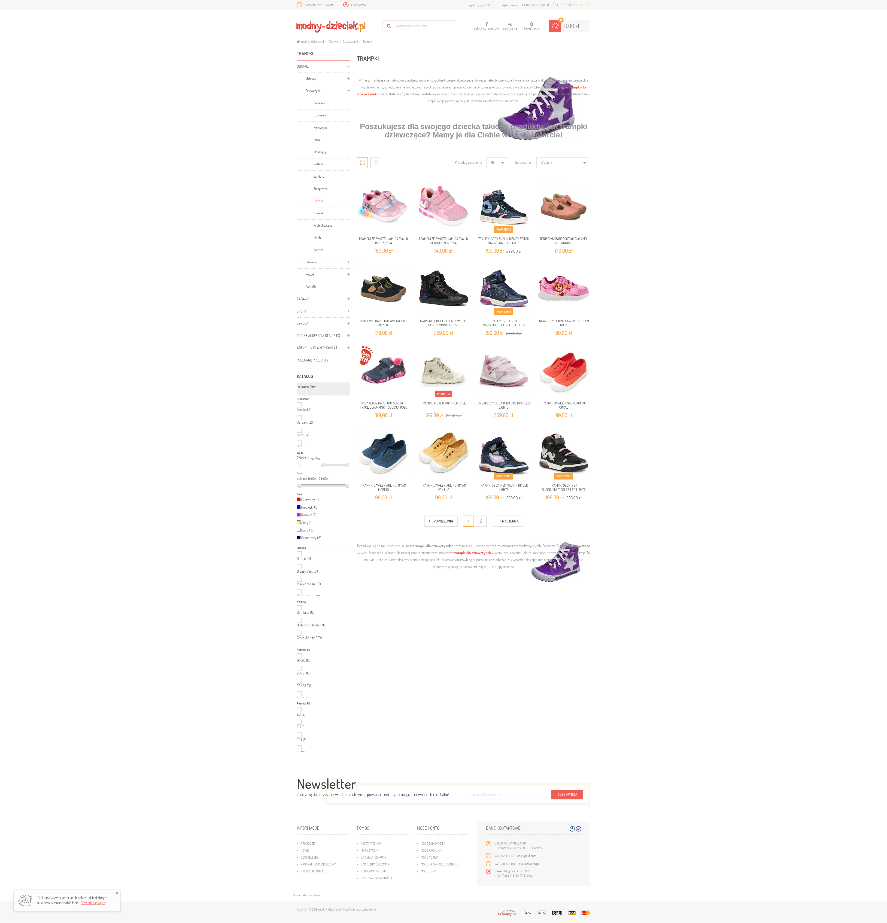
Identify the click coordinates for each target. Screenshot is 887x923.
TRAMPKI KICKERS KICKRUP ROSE (443, 403)
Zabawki (303, 298)
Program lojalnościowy (318, 864)
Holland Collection (311, 625)
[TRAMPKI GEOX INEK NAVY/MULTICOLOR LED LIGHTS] (503, 288)
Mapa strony (370, 850)
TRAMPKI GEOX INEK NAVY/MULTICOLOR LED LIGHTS (504, 323)
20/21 (303, 673)
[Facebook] (572, 829)
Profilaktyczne (322, 225)
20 (301, 714)
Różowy (308, 514)
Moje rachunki (431, 850)
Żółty (307, 522)
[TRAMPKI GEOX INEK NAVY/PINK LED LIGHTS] (503, 453)
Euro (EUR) (547, 5)
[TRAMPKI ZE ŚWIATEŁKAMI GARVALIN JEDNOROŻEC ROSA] (443, 206)
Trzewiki (318, 213)
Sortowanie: (523, 162)
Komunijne (320, 127)
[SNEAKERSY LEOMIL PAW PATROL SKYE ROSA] (563, 288)
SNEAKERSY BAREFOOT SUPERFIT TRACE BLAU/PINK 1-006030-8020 (383, 405)
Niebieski (309, 507)
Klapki (317, 237)
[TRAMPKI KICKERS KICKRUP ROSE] (443, 370)
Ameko (304, 409)
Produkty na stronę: (468, 162)
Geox (303, 434)
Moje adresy (430, 857)
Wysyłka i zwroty (373, 857)
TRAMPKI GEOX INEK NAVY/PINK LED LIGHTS (503, 487)
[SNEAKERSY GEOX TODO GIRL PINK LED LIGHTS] (503, 370)
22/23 (304, 686)
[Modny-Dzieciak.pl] (330, 27)
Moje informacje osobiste (440, 864)
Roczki (309, 274)
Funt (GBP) (564, 5)
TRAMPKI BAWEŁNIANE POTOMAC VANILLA (443, 487)
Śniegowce (320, 188)
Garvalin (305, 422)
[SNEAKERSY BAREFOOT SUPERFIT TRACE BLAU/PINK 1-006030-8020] (383, 370)
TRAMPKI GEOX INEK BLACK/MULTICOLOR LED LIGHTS (564, 487)
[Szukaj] (389, 26)
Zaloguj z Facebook (486, 26)
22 (301, 739)
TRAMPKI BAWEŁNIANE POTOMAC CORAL (563, 405)
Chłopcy (310, 78)
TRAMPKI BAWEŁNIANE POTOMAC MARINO (383, 487)
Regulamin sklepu (373, 871)
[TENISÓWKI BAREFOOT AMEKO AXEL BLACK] (383, 288)
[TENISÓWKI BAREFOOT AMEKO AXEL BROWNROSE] (563, 206)
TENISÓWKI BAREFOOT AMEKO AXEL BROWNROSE (564, 240)
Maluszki (311, 262)
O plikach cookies (313, 871)
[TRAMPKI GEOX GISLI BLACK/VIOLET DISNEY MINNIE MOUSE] (443, 288)
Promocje (308, 843)
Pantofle (310, 286)
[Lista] (375, 162)
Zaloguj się (510, 28)
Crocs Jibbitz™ (309, 638)
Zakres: (302, 458)
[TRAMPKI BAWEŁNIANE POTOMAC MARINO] (383, 453)
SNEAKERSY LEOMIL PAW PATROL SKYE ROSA (564, 323)
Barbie (304, 558)
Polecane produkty (312, 360)
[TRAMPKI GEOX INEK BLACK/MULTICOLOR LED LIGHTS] (563, 453)
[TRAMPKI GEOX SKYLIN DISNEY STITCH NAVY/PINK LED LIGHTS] (503, 206)
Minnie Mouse (309, 584)
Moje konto (428, 828)
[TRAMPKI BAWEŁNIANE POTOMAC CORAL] (563, 370)
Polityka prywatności (376, 878)
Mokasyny (319, 151)
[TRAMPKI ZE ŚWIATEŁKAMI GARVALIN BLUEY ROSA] (383, 206)
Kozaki (317, 139)
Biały (307, 530)
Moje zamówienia (433, 843)
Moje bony (428, 871)
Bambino (305, 612)
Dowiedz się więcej (93, 902)
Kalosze (318, 249)
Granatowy (311, 537)
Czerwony (310, 499)
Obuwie (333, 41)
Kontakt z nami (371, 843)
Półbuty (318, 164)
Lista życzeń (358, 5)
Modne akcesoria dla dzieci (318, 335)
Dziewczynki (350, 41)
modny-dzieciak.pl (312, 41)
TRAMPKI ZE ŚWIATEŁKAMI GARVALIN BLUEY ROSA (383, 240)
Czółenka (319, 115)
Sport (301, 311)
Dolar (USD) (528, 5)
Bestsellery (309, 857)
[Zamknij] (116, 893)
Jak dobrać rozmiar (375, 864)
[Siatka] (362, 162)
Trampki (318, 200)
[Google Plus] (578, 829)
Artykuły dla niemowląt (317, 347)
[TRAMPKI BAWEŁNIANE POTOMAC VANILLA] (443, 453)
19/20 (303, 660)
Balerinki (319, 102)
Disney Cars (307, 571)
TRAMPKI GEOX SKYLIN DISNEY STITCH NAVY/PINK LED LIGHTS (503, 240)
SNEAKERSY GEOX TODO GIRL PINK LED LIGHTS (504, 405)
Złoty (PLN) (582, 5)
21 (300, 726)
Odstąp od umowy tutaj (306, 895)
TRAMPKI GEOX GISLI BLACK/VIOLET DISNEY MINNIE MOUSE (444, 323)
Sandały (318, 176)
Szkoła (302, 323)
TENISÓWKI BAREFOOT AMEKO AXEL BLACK (383, 323)
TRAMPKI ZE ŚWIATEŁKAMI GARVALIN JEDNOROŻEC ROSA (443, 240)
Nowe (305, 850)
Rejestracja (531, 28)
